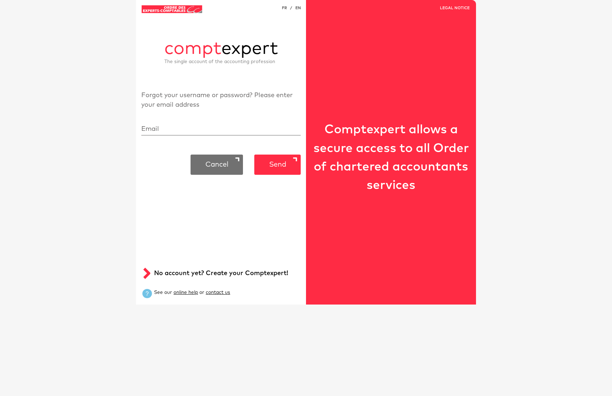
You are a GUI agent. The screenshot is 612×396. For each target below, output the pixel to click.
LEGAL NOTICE (455, 8)
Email (150, 129)
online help (186, 292)
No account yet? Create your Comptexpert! (221, 273)
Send (277, 164)
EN (298, 8)
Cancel (216, 164)
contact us (218, 292)
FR (284, 8)
